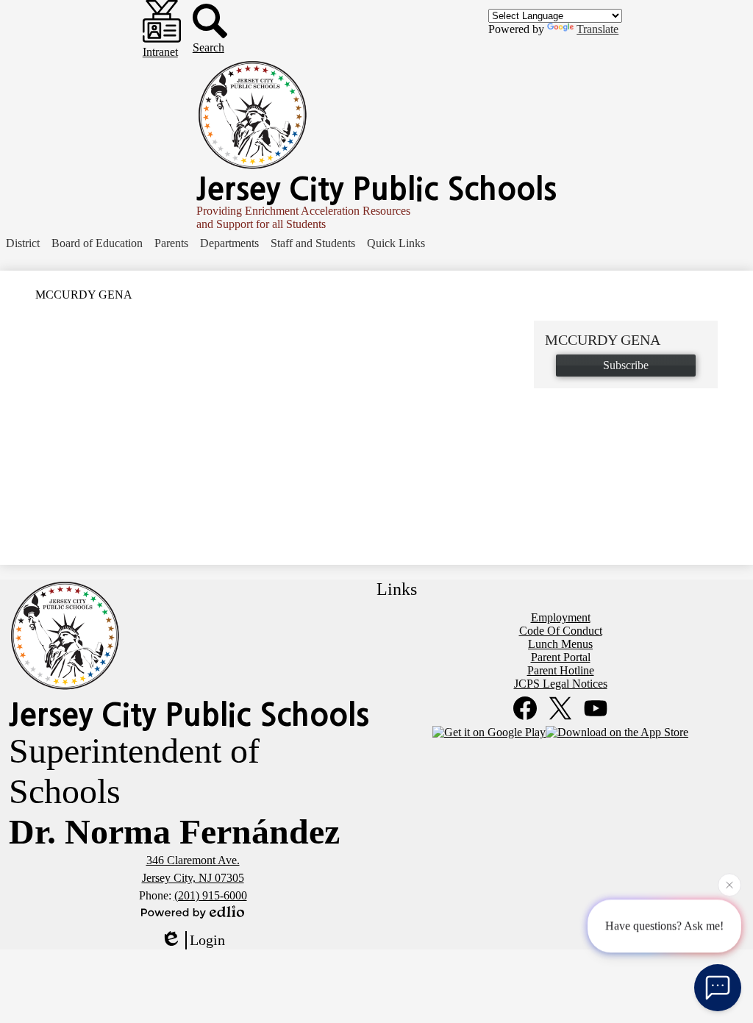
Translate (597, 29)
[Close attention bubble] (729, 885)
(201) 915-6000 (210, 895)
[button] (23, 243)
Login (207, 940)
